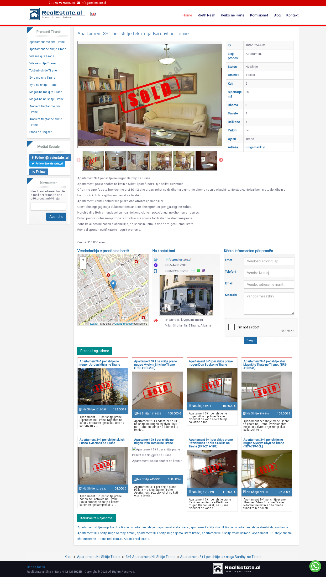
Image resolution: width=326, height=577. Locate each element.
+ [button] (83, 259)
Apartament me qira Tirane (47, 42)
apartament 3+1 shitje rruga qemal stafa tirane (168, 533)
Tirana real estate (110, 539)
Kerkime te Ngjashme (96, 518)
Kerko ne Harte (232, 15)
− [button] (83, 265)
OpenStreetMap (123, 323)
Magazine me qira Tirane (45, 92)
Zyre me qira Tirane (42, 77)
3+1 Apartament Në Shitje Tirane (150, 557)
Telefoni (230, 271)
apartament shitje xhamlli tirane (212, 527)
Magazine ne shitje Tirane (46, 99)
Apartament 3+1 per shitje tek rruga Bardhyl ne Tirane (220, 557)
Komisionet (259, 15)
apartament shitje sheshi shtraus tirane (262, 527)
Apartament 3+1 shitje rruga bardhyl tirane (106, 533)
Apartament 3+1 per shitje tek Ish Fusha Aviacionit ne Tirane (102, 441)
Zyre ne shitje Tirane (43, 85)
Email (228, 283)
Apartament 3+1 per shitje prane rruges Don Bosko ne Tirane (211, 362)
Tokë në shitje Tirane (43, 70)
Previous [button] (78, 160)
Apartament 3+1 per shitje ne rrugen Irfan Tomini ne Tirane (154, 441)
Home (187, 15)
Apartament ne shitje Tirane (47, 49)
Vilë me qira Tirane (41, 56)
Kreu (68, 557)
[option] (93, 161)
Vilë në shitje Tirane (42, 63)
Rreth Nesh (206, 15)
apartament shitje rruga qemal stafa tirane (160, 527)
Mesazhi (231, 295)
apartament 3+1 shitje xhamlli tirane (226, 533)
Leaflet (94, 323)
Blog (277, 15)
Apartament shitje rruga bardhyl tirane (103, 527)
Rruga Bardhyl (255, 147)
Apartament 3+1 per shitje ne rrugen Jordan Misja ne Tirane (99, 362)
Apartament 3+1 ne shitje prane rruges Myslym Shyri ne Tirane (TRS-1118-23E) (155, 364)
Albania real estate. (137, 539)
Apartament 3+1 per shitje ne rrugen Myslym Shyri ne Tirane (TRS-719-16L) (263, 443)
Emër (228, 260)
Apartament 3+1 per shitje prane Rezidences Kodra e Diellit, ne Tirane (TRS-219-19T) (211, 443)
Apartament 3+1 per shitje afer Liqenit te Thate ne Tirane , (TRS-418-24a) (265, 364)
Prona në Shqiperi (40, 132)
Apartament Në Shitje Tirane (98, 557)
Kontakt (292, 15)
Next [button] (221, 160)
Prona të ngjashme (94, 351)
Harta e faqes (36, 567)
